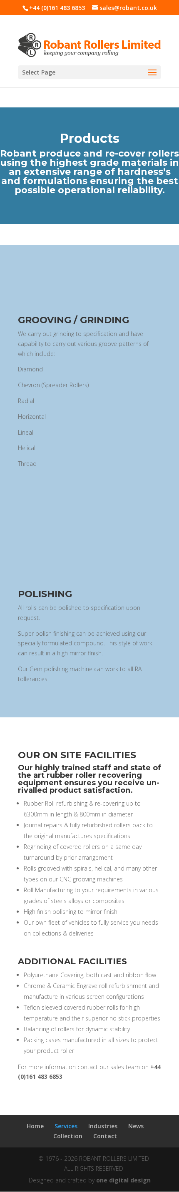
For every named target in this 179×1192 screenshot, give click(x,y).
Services (66, 1126)
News (136, 1126)
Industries (102, 1126)
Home (35, 1126)
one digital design (123, 1180)
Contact (105, 1136)
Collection (67, 1136)
